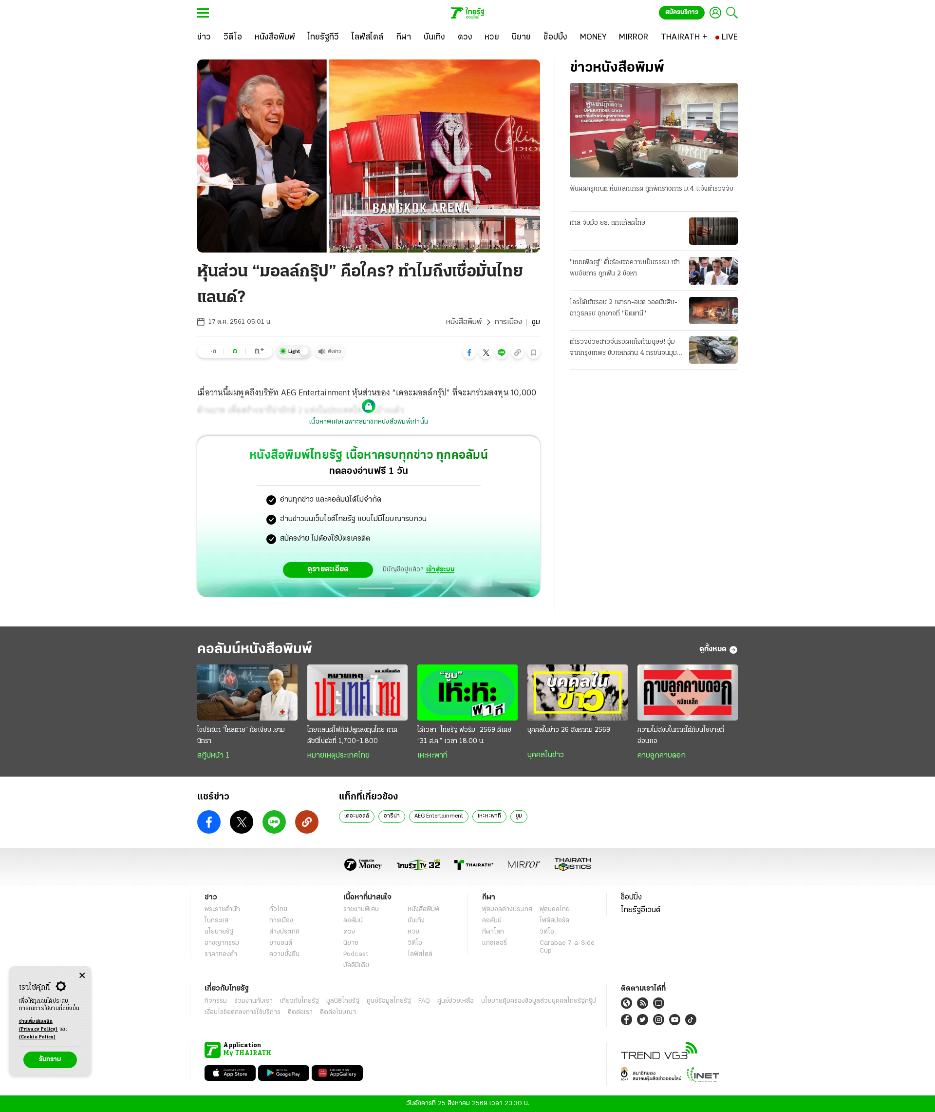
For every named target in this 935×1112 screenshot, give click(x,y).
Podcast (355, 954)
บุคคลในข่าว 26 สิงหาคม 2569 (568, 730)
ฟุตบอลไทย (555, 909)
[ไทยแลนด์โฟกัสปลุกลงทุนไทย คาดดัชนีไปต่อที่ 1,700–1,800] (357, 692)
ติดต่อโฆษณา (338, 1012)
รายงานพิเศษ (361, 909)
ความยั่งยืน (284, 954)
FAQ (424, 1001)
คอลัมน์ (353, 920)
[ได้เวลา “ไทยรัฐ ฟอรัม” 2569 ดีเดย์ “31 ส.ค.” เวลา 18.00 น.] (467, 692)
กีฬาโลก (493, 932)
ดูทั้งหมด (713, 649)
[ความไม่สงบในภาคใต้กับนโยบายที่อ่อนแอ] (687, 692)
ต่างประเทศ (284, 932)
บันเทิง (416, 920)
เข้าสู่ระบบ (440, 569)
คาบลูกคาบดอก (661, 756)
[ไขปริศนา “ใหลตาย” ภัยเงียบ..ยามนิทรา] (247, 692)
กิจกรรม (216, 1001)
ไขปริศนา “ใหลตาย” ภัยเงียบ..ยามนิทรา (241, 735)
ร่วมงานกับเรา (253, 1001)
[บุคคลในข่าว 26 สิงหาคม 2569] (577, 692)
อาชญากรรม (222, 943)
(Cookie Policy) (37, 1037)
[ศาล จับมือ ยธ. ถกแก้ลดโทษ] (713, 231)
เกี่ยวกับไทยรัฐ (299, 1001)
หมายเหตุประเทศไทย (338, 756)
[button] (469, 352)
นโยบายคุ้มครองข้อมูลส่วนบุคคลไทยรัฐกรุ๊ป (538, 1001)
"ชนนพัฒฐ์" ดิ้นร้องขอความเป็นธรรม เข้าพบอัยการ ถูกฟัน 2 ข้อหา (625, 268)
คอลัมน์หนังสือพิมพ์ (254, 649)
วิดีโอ (415, 943)
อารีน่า (392, 816)
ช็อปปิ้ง (631, 897)
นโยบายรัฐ (219, 932)
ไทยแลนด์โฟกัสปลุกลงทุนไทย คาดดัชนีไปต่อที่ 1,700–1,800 (352, 735)
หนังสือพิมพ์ (464, 322)
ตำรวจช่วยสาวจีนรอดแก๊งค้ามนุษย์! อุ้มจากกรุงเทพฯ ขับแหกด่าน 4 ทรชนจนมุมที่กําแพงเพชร (625, 348)
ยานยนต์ (280, 943)
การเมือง (508, 322)
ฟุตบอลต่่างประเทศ (507, 909)
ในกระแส (216, 920)
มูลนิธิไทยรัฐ (342, 1001)
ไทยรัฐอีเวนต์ (640, 910)
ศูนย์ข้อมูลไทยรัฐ (389, 1001)
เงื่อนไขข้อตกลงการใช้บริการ (242, 1012)
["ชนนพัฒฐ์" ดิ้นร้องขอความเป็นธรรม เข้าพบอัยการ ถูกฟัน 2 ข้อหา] (713, 270)
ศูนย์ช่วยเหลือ (455, 1001)
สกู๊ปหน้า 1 (213, 756)
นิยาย (350, 943)
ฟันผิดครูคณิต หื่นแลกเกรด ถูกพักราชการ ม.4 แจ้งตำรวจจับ (651, 189)
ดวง (349, 932)
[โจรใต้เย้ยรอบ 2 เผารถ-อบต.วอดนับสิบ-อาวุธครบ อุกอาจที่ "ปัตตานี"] (713, 310)
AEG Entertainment (438, 816)
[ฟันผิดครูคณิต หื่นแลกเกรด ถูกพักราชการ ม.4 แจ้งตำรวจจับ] (654, 130)
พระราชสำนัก (222, 909)
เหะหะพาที (432, 756)
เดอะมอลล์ (356, 816)
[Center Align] (82, 975)
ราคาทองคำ (221, 954)
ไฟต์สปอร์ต (554, 920)
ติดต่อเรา (300, 1012)
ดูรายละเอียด (328, 569)
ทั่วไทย (278, 909)
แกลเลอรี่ (494, 943)
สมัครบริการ (681, 12)
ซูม (519, 816)
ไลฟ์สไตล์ (420, 954)
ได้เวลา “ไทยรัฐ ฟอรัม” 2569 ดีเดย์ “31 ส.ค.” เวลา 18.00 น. (464, 735)
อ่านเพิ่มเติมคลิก (38, 1025)
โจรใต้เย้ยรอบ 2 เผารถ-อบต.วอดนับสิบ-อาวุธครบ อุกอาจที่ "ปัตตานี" (623, 308)
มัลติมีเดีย (356, 965)
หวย (413, 932)
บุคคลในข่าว (545, 755)
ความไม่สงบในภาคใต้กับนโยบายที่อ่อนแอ (680, 735)
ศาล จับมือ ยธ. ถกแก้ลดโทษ (607, 223)
